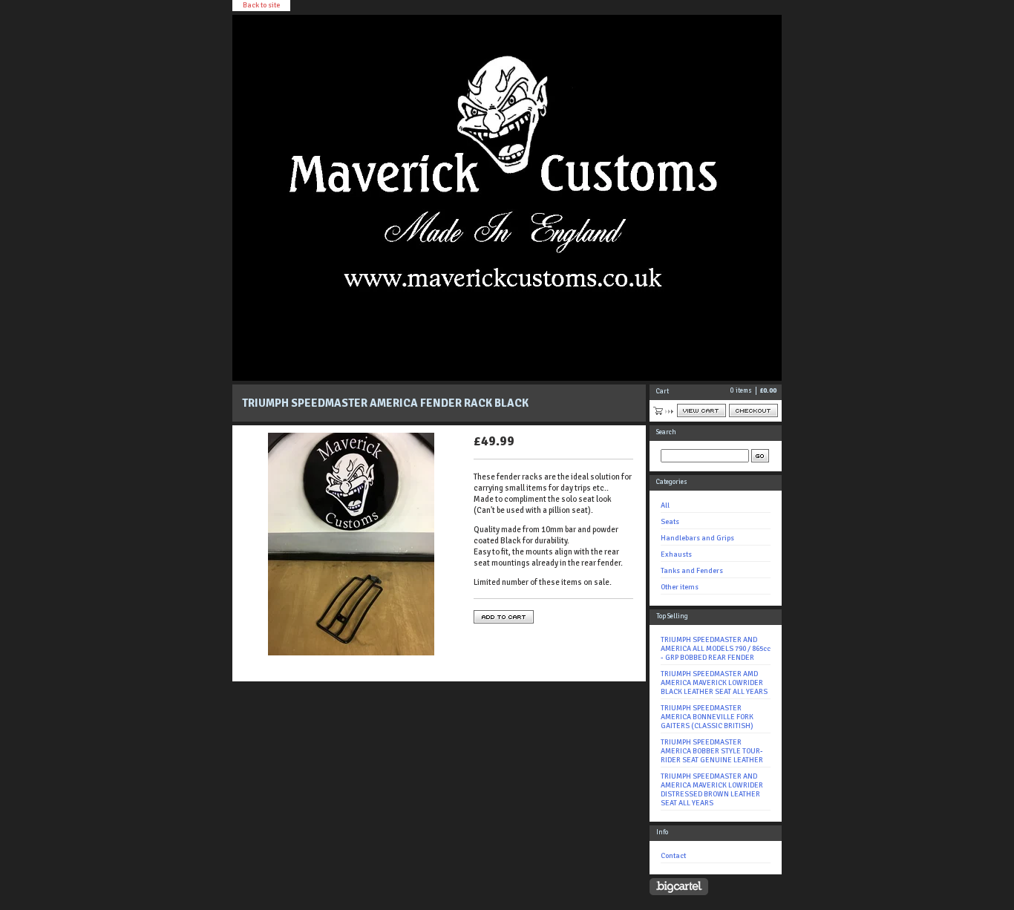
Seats (670, 521)
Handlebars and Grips (697, 538)
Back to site (261, 5)
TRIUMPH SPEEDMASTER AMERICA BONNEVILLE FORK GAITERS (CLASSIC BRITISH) (707, 717)
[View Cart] (701, 410)
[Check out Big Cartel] (679, 886)
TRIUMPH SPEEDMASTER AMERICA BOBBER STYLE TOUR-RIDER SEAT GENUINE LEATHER (712, 751)
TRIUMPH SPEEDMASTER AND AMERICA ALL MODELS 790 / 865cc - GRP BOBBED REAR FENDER (716, 648)
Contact (673, 855)
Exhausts (676, 554)
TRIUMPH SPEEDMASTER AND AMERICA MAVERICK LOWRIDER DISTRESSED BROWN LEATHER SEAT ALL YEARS (712, 790)
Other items (680, 587)
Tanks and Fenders (692, 570)
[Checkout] (753, 410)
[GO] (760, 455)
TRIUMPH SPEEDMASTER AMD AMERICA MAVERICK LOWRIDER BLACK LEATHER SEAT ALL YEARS (714, 683)
